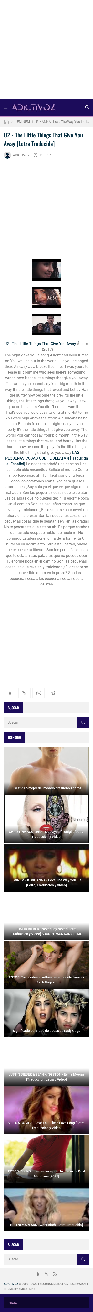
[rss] (55, 1274)
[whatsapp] (38, 693)
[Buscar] (87, 107)
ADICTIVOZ (21, 155)
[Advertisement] (46, 50)
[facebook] (10, 693)
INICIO (12, 1303)
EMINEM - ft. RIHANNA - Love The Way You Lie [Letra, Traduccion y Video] (53, 122)
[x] (24, 693)
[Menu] (6, 107)
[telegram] (53, 693)
